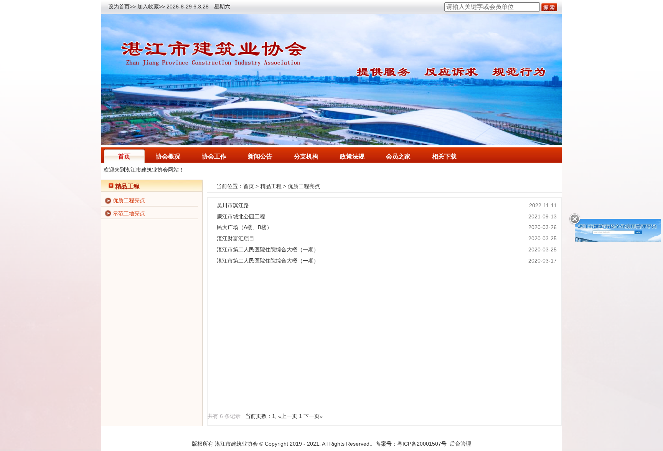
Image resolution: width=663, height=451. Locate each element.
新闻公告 (260, 156)
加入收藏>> (151, 6)
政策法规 (352, 156)
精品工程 (271, 186)
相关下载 (444, 156)
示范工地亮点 (129, 213)
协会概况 (168, 156)
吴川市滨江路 (233, 205)
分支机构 (306, 156)
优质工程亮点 (129, 200)
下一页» (313, 416)
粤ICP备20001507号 (422, 444)
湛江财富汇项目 (235, 238)
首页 (124, 156)
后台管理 (460, 444)
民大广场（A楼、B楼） (244, 227)
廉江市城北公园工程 (241, 216)
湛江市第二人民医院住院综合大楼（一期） (268, 249)
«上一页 (287, 416)
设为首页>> (122, 6)
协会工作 (214, 156)
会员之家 (398, 156)
